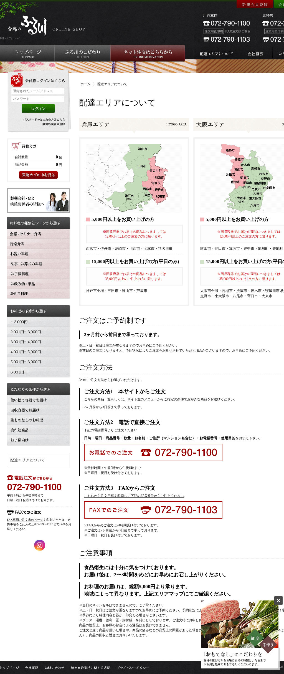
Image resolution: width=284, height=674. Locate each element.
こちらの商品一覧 (97, 399)
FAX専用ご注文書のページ (25, 519)
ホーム (85, 84)
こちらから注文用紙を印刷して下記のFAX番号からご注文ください (134, 496)
